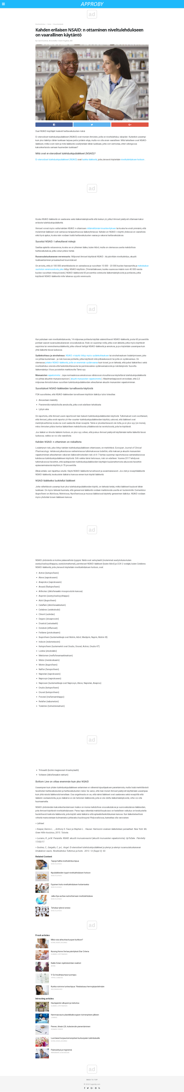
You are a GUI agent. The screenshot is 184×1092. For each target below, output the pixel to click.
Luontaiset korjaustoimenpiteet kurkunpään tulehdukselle (75, 1038)
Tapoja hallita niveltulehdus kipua (65, 861)
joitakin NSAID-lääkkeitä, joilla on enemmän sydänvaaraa (71, 362)
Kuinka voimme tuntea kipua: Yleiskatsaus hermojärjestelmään (77, 986)
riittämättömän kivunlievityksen (101, 228)
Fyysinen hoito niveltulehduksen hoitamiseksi (70, 884)
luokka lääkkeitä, (90, 159)
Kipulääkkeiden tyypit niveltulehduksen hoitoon (71, 873)
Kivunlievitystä (58, 24)
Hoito (49, 24)
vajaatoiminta (54, 375)
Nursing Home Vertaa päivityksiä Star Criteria (70, 951)
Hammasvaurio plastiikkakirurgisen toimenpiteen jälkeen (75, 1015)
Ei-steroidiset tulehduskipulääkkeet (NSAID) (56, 159)
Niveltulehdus (40, 24)
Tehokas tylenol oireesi (60, 908)
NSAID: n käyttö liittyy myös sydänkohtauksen (87, 355)
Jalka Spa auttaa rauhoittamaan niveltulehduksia (72, 896)
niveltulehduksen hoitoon (132, 159)
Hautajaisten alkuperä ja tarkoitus (65, 1003)
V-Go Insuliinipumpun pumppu (63, 975)
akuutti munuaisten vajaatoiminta (86, 379)
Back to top (92, 1080)
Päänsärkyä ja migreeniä (61, 1050)
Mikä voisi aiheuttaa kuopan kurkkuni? (67, 940)
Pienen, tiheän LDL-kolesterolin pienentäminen (70, 1026)
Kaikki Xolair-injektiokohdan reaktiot (66, 963)
